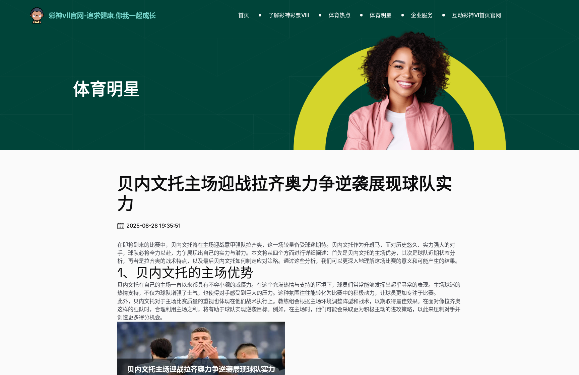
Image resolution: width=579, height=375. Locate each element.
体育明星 (380, 15)
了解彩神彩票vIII (288, 15)
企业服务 (422, 15)
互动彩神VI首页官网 (476, 15)
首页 (243, 15)
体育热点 (339, 15)
